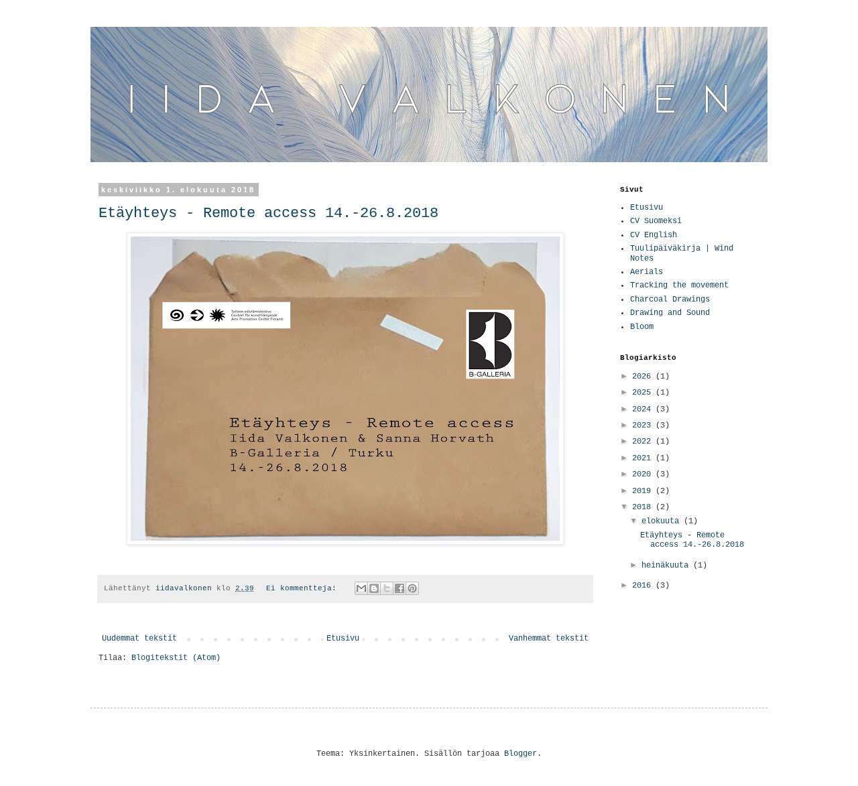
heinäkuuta (667, 565)
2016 (644, 585)
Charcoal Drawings (670, 299)
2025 (644, 392)
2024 (644, 409)
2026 (644, 376)
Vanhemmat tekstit (549, 638)
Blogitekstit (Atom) (176, 658)
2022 (644, 441)
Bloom (642, 327)
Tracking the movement (679, 285)
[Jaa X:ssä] (386, 588)
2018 (644, 507)
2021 (644, 458)
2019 (644, 491)
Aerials (646, 272)
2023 (644, 425)
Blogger (520, 754)
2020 (644, 474)
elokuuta (662, 521)
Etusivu (342, 638)
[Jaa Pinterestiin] (412, 588)
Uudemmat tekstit (139, 638)
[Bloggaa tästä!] (374, 588)
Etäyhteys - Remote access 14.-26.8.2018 (268, 213)
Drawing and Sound (670, 313)
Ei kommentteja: (303, 588)
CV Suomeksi (656, 221)
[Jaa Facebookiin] (399, 588)
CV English (653, 235)
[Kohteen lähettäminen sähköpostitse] (361, 588)
